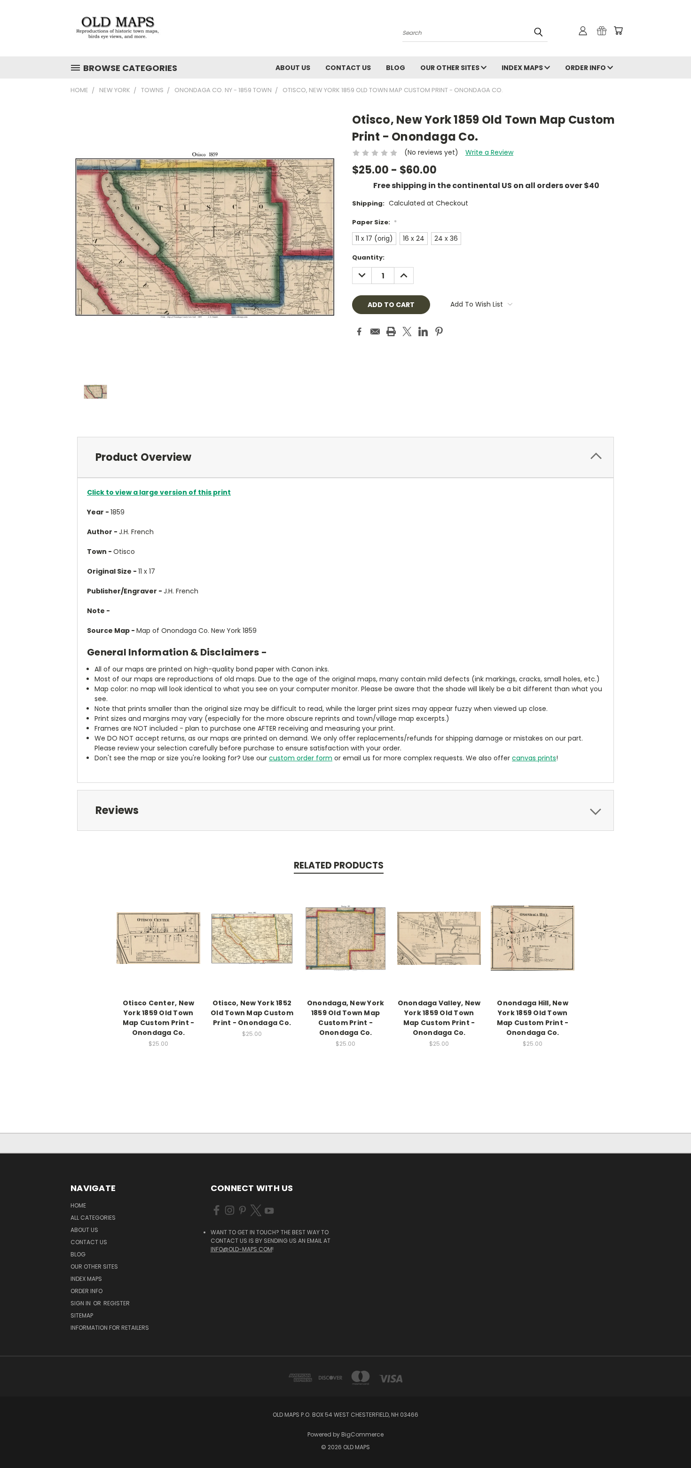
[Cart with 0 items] (618, 30)
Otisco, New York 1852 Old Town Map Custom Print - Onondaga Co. (252, 1012)
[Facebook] (359, 331)
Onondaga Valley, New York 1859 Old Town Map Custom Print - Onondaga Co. (439, 1017)
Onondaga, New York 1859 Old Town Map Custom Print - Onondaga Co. (346, 1017)
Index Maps (523, 67)
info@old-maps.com (241, 1249)
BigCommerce (362, 1434)
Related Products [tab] (339, 865)
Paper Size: (374, 222)
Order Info (586, 67)
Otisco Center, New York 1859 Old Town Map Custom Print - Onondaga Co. (159, 1017)
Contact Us (348, 67)
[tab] (345, 457)
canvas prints (534, 758)
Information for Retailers (110, 1328)
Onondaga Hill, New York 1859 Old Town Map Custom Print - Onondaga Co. (533, 1017)
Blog (395, 67)
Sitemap (82, 1315)
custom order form (300, 758)
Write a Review (489, 152)
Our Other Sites (450, 67)
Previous (666, 1438)
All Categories (93, 1218)
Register (116, 1303)
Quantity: (368, 257)
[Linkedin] (423, 331)
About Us (292, 67)
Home (78, 1205)
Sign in (81, 1303)
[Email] (375, 331)
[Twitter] (407, 331)
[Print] (391, 331)
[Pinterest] (439, 331)
